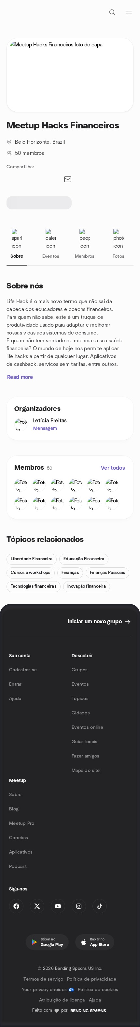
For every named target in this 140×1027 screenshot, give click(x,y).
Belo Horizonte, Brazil (40, 142)
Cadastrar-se (23, 670)
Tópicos (80, 698)
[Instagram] (79, 906)
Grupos (80, 670)
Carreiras (18, 838)
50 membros (29, 153)
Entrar (15, 684)
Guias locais (84, 742)
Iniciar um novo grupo (95, 621)
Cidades (81, 713)
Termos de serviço (43, 979)
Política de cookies (98, 989)
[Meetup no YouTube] (58, 906)
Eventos (80, 684)
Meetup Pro (21, 823)
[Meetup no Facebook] (16, 906)
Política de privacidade (91, 979)
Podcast (18, 866)
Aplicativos (21, 852)
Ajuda (15, 698)
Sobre (15, 794)
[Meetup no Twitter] (37, 906)
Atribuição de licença (62, 1000)
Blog (14, 809)
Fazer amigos (85, 756)
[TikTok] (99, 906)
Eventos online (87, 727)
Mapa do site (86, 770)
